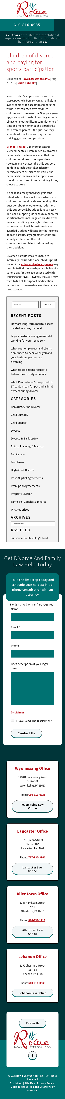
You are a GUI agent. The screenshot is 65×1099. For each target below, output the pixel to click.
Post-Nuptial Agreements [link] (27, 478)
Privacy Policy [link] (45, 1083)
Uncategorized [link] (20, 509)
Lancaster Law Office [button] (32, 869)
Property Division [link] (21, 494)
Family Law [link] (18, 454)
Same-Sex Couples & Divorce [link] (28, 502)
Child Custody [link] (19, 415)
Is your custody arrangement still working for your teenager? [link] (31, 338)
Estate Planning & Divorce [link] (27, 446)
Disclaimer (17, 712)
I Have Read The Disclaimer (34, 721)
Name (14, 609)
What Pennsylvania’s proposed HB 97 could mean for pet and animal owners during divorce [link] (32, 386)
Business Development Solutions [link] (31, 1086)
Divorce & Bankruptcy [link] (24, 438)
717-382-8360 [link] (36, 857)
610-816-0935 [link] (27, 24)
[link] (32, 9)
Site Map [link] (29, 1083)
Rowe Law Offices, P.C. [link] (36, 79)
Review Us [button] (32, 1023)
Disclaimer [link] (16, 1083)
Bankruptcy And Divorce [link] (25, 407)
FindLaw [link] (32, 1090)
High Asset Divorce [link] (22, 470)
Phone (16, 645)
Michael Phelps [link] (16, 147)
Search (48, 304)
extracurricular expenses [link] (37, 264)
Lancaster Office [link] (32, 831)
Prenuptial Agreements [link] (25, 486)
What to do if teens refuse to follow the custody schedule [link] (29, 372)
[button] (59, 24)
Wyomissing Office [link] (32, 768)
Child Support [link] (27, 83)
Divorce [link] (15, 430)
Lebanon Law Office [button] (32, 993)
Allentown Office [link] (32, 893)
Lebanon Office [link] (32, 956)
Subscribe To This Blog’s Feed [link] (29, 538)
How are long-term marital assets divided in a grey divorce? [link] (32, 326)
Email (15, 627)
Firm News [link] (17, 462)
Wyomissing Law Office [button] (33, 806)
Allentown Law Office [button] (32, 932)
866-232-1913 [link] (36, 920)
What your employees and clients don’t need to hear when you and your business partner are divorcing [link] (31, 355)
